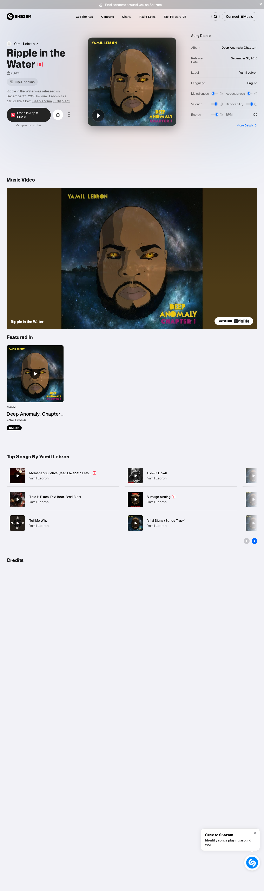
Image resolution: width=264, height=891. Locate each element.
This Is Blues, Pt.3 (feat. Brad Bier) (55, 497)
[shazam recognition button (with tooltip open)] (252, 863)
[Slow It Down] (181, 475)
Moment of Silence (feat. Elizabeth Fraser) (61, 473)
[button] (260, 4)
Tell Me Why (38, 520)
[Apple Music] (14, 427)
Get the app (84, 16)
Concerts (107, 16)
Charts (126, 16)
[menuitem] (84, 16)
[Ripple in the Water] (98, 115)
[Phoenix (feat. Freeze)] (253, 476)
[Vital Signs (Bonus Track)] (181, 523)
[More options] (69, 115)
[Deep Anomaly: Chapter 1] (35, 387)
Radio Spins (147, 16)
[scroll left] (247, 541)
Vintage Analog (159, 497)
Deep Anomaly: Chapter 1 (51, 101)
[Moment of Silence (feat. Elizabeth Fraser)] (63, 475)
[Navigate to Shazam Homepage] (19, 16)
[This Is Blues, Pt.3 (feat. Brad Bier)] (63, 499)
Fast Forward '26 (175, 16)
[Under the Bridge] (253, 523)
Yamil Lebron (38, 478)
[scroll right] (254, 541)
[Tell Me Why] (63, 523)
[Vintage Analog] (181, 499)
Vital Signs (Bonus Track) (166, 520)
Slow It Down (157, 473)
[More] (113, 476)
